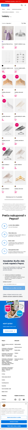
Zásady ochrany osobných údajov (13, 296)
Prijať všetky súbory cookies (14, 426)
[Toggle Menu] (25, 5)
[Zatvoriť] (26, 404)
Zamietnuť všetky (14, 421)
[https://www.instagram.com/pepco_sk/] (20, 399)
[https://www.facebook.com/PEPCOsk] (15, 399)
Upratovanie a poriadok (17, 9)
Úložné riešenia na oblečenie (8, 12)
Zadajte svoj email (7, 281)
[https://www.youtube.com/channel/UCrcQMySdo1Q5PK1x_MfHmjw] (24, 399)
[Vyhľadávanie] (21, 5)
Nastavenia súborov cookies (14, 417)
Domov (3, 9)
